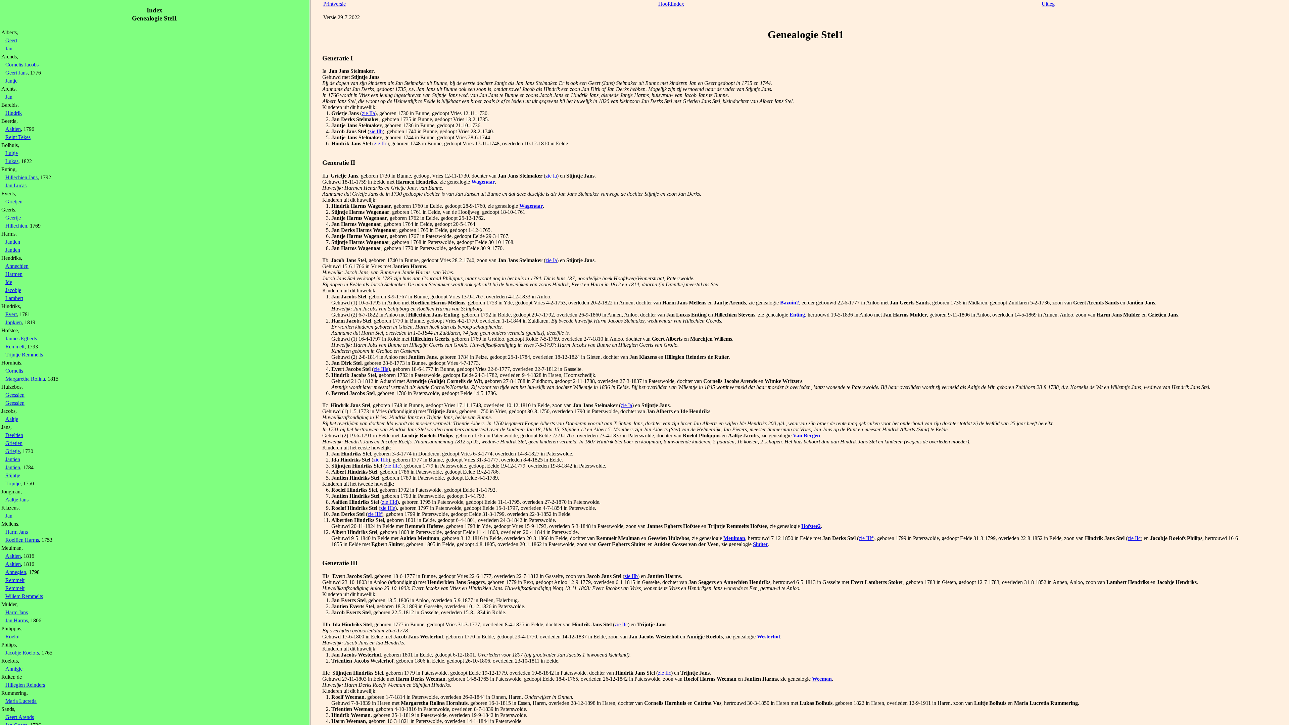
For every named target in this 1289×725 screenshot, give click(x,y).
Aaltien (13, 129)
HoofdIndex (671, 4)
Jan (8, 48)
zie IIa (368, 113)
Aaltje (11, 419)
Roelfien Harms (22, 540)
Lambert (14, 298)
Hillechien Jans (21, 177)
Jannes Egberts (21, 338)
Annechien (17, 266)
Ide (8, 282)
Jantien (12, 242)
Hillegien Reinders (25, 685)
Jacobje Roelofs (22, 653)
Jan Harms (16, 620)
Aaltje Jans (17, 499)
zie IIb (376, 131)
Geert (11, 40)
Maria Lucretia (21, 701)
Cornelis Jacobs (22, 64)
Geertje (13, 218)
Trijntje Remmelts (24, 354)
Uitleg (1048, 4)
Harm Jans (16, 532)
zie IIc (380, 143)
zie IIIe (387, 508)
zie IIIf (375, 514)
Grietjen (13, 201)
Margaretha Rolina (25, 379)
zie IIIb (380, 460)
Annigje (13, 669)
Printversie (334, 4)
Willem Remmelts (24, 596)
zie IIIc (392, 466)
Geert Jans (16, 73)
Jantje (11, 81)
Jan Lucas (16, 185)
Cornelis (14, 371)
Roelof (12, 636)
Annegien (15, 572)
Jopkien (13, 322)
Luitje (11, 153)
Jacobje (13, 290)
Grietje (12, 451)
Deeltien (14, 435)
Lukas (11, 161)
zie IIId (389, 502)
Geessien (15, 395)
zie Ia (551, 176)
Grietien (13, 443)
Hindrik (13, 113)
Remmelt (15, 346)
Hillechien (16, 226)
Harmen (13, 274)
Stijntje (12, 475)
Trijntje (12, 483)
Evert (11, 314)
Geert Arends (19, 717)
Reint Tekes (18, 137)
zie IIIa (381, 369)
